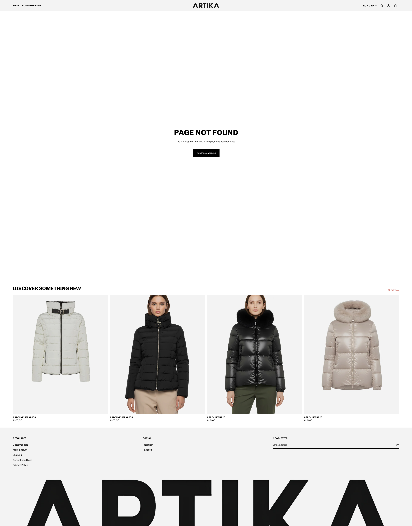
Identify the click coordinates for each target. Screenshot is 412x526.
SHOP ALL (393, 289)
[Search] (381, 5)
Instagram (148, 444)
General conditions (22, 459)
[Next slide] (103, 354)
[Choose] (103, 409)
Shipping (17, 454)
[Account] (388, 5)
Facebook (148, 449)
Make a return (20, 449)
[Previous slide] (18, 354)
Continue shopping (206, 153)
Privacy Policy (20, 465)
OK (397, 444)
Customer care (20, 444)
